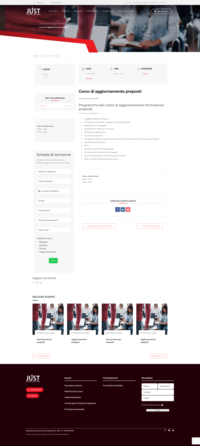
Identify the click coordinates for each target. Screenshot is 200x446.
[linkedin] (41, 2)
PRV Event (44, 356)
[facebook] (34, 2)
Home (41, 24)
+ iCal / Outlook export (150, 226)
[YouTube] (37, 283)
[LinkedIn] (41, 283)
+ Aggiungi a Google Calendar (99, 226)
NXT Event (156, 356)
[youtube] (38, 2)
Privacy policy (31, 434)
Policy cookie (41, 434)
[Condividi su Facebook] (117, 209)
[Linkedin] (122, 209)
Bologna (43, 242)
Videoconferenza (47, 252)
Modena (43, 245)
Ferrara (42, 248)
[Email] (128, 209)
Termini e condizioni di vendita (58, 434)
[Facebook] (33, 283)
